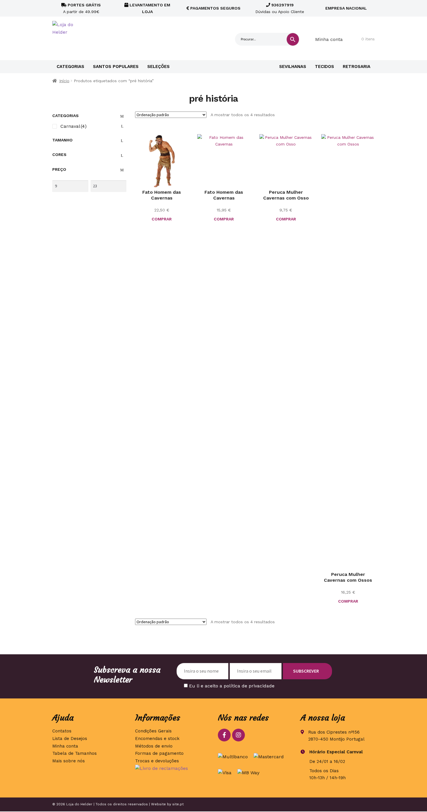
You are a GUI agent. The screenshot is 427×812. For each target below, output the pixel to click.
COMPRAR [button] (286, 219)
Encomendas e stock (157, 738)
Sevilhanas (292, 66)
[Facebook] (224, 735)
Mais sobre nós (68, 761)
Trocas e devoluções (157, 761)
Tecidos (324, 66)
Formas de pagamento (159, 753)
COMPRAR (162, 219)
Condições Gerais (153, 731)
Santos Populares (116, 66)
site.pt (178, 804)
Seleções (158, 66)
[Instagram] (238, 735)
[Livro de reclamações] (172, 768)
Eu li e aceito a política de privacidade (231, 686)
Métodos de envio (154, 746)
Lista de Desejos (69, 738)
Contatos (61, 731)
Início (64, 80)
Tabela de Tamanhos (74, 753)
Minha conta (329, 39)
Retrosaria (356, 66)
